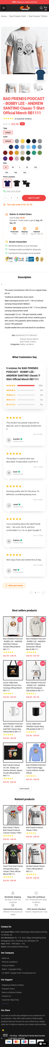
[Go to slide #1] (11, 88)
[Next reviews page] (43, 592)
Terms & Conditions (10, 962)
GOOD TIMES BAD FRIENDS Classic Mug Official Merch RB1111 (35, 726)
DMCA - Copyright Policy (11, 969)
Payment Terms (8, 989)
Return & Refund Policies (12, 992)
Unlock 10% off (5, 1035)
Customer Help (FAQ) (10, 1000)
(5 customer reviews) (23, 119)
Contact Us (6, 996)
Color (5, 137)
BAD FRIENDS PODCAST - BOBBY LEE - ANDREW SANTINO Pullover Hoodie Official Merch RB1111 (13, 644)
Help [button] (44, 1044)
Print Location (9, 177)
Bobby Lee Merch (27, 344)
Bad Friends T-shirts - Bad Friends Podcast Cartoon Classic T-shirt (12, 830)
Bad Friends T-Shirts (38, 16)
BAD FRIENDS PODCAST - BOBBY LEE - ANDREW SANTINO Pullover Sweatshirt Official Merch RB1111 (36, 644)
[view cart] (45, 7)
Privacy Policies (8, 965)
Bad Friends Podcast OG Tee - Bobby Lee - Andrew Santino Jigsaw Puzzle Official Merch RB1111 (12, 770)
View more (24, 789)
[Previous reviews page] (30, 592)
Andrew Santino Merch (29, 339)
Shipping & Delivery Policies (13, 985)
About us (5, 958)
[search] (41, 7)
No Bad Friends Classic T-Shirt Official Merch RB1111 (35, 868)
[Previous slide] (5, 50)
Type (5, 128)
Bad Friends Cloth (18, 16)
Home (4, 16)
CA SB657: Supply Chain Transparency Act (19, 973)
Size (5, 163)
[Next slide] (44, 50)
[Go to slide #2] (24, 88)
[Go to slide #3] (38, 88)
